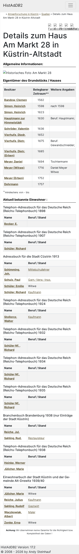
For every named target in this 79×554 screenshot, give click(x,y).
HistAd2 (13, 5)
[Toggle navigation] (70, 5)
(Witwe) (14, 167)
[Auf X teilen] (56, 27)
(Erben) (14, 178)
